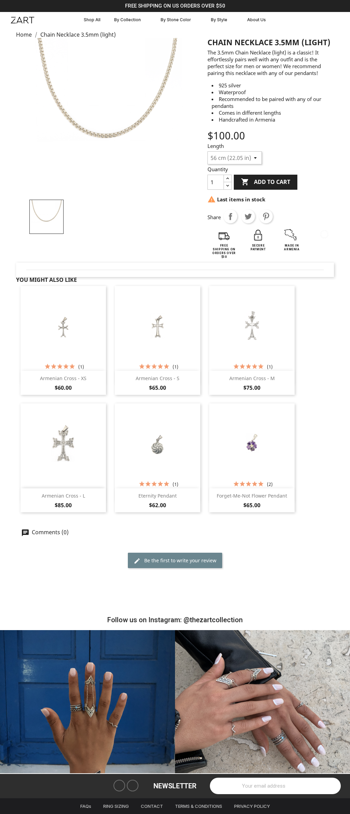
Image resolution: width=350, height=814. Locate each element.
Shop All (92, 19)
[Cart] (337, 20)
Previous (10, 702)
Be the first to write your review (179, 560)
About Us (256, 19)
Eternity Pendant (157, 495)
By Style (219, 19)
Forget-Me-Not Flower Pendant (252, 495)
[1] (332, 786)
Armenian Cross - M (252, 378)
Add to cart (265, 182)
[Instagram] (132, 785)
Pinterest (266, 216)
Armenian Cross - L (63, 495)
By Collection (127, 19)
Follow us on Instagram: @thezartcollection (175, 620)
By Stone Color (176, 19)
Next (339, 702)
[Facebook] (119, 785)
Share (230, 216)
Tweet (248, 216)
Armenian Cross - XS (63, 378)
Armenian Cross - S (157, 378)
